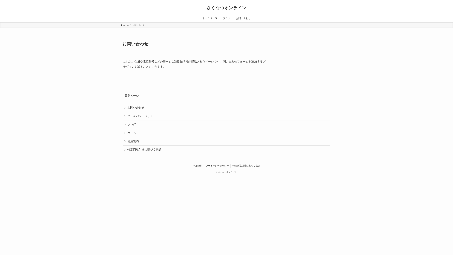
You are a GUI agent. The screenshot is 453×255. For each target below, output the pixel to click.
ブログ (131, 124)
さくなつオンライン (226, 8)
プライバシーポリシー (141, 116)
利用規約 (133, 141)
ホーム (131, 132)
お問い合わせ (135, 107)
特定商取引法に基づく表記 (144, 149)
